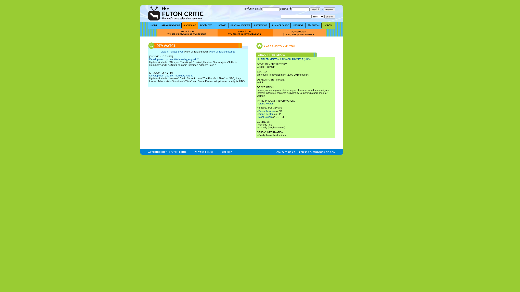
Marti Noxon (265, 117)
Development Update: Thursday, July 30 (171, 75)
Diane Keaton (266, 103)
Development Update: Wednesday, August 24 (174, 59)
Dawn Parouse (266, 111)
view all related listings (222, 51)
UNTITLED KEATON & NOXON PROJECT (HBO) (284, 59)
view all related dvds (172, 51)
